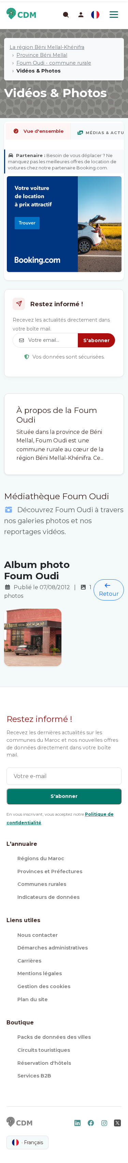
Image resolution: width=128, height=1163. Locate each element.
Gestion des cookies (43, 986)
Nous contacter (37, 935)
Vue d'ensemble (43, 131)
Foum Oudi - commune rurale (53, 63)
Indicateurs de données (48, 897)
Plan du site (32, 999)
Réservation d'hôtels (44, 1063)
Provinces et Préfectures (49, 871)
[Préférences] (95, 15)
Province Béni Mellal (41, 55)
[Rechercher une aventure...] (65, 14)
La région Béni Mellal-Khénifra (47, 47)
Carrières (29, 961)
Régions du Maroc (40, 858)
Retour (109, 594)
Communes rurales (41, 884)
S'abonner (96, 340)
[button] (81, 15)
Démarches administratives (52, 948)
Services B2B (34, 1076)
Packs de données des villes (54, 1037)
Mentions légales (39, 973)
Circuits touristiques (43, 1050)
